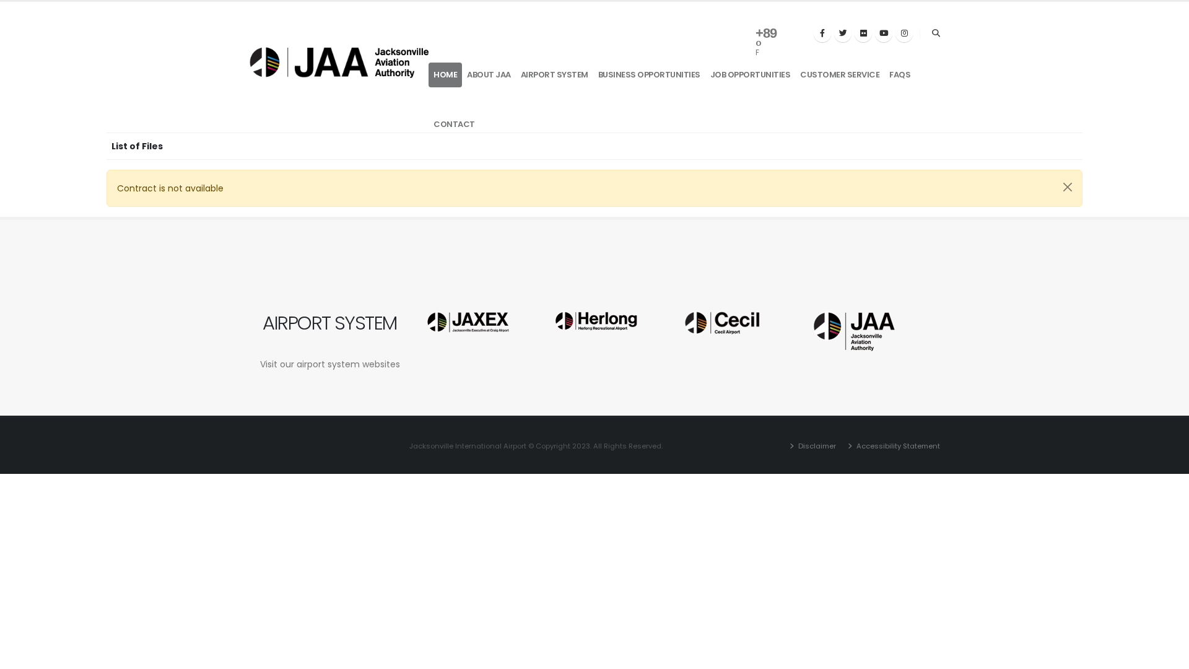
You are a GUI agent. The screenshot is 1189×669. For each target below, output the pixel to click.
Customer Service (839, 75)
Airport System (554, 75)
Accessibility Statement (897, 446)
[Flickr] (863, 33)
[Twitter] (842, 33)
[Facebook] (822, 33)
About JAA (489, 75)
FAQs (899, 75)
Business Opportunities (649, 75)
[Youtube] (883, 33)
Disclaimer (816, 446)
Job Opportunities (750, 75)
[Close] (1067, 187)
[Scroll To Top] (1167, 655)
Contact (454, 124)
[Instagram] (904, 33)
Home (445, 75)
